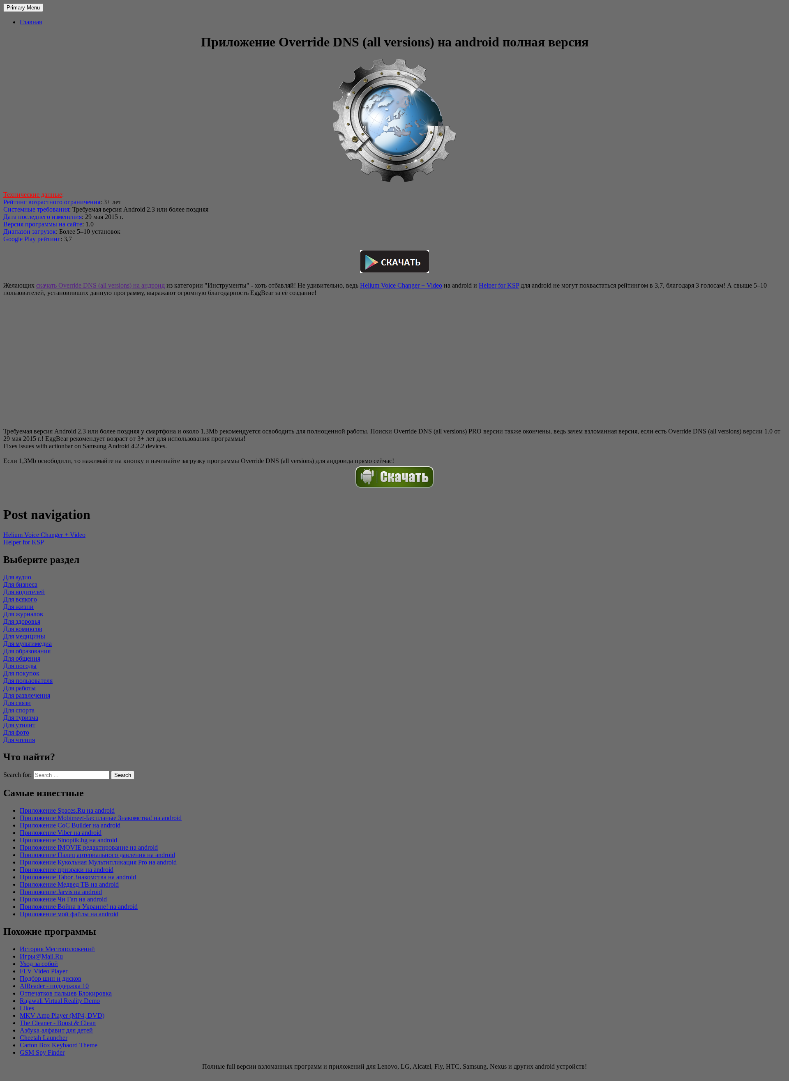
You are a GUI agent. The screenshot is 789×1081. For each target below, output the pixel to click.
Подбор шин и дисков (50, 978)
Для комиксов (22, 628)
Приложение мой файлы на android (69, 913)
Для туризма (20, 717)
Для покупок (21, 673)
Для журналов (23, 614)
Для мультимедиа (27, 643)
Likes (27, 1008)
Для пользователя (28, 680)
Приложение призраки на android (66, 869)
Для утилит (19, 724)
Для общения (21, 658)
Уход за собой (39, 963)
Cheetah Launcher (43, 1037)
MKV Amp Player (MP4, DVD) (62, 1015)
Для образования (27, 651)
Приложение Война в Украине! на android (79, 906)
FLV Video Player (43, 971)
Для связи (17, 702)
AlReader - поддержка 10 (54, 985)
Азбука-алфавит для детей (56, 1030)
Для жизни (18, 606)
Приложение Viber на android (61, 832)
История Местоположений (57, 948)
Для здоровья (21, 621)
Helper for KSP (499, 285)
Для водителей (24, 591)
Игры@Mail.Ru (41, 956)
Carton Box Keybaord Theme (58, 1045)
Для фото (16, 732)
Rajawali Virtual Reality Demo (60, 1000)
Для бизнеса (20, 584)
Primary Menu (23, 8)
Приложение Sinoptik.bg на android (68, 840)
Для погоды (20, 665)
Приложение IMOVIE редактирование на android (89, 847)
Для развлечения (26, 695)
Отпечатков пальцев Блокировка (66, 993)
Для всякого (20, 599)
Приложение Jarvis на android (61, 891)
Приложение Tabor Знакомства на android (78, 877)
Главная (31, 21)
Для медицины (24, 636)
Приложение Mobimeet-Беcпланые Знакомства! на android (101, 817)
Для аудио (17, 577)
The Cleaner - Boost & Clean (58, 1022)
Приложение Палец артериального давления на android (97, 854)
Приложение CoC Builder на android (70, 825)
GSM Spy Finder (42, 1052)
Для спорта (19, 710)
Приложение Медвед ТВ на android (69, 884)
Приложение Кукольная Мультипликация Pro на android (98, 862)
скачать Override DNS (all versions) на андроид (100, 285)
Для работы (19, 688)
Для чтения (19, 739)
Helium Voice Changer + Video (401, 285)
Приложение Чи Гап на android (63, 899)
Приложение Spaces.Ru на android (67, 810)
